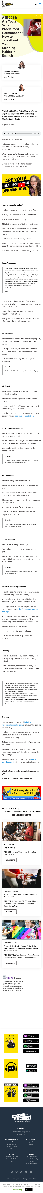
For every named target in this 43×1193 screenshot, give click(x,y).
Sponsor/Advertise (31, 1156)
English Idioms (24, 111)
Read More (10, 860)
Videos (12, 1149)
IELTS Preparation (31, 1163)
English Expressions (17, 948)
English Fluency (9, 111)
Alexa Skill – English (11, 1159)
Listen (11, 1154)
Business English (32, 948)
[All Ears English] (21, 1117)
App (12, 1161)
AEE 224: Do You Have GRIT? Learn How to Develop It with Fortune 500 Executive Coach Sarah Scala (21, 903)
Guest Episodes (19, 894)
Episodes (31, 1142)
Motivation (8, 894)
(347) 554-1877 (21, 1134)
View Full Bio (8, 77)
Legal (34, 1179)
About (31, 1154)
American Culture (10, 897)
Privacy (25, 1179)
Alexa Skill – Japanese (12, 1156)
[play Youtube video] (21, 185)
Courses (31, 1161)
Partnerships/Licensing (31, 1159)
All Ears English (11, 1139)
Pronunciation (9, 946)
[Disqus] (21, 999)
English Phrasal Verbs (23, 946)
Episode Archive (12, 1142)
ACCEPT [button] (28, 1190)
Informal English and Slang (16, 811)
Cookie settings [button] (17, 1190)
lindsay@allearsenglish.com (21, 1132)
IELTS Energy (31, 1139)
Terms (30, 1179)
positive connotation (24, 416)
